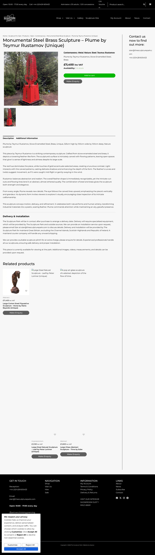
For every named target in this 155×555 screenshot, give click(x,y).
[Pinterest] (127, 498)
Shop (58, 18)
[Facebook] (117, 498)
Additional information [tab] (27, 138)
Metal (81, 52)
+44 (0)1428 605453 (41, 4)
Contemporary (70, 52)
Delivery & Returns (88, 493)
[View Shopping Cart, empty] (150, 4)
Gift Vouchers (102, 4)
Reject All (30, 545)
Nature (87, 52)
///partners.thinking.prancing (22, 512)
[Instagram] (124, 498)
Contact (119, 493)
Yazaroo (92, 545)
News (118, 486)
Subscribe (120, 489)
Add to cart (89, 75)
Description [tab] (8, 138)
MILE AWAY (85, 505)
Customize (12, 545)
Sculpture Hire (92, 18)
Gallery (80, 18)
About (119, 484)
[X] (120, 498)
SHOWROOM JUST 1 (89, 502)
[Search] (144, 4)
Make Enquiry (72, 81)
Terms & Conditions (89, 486)
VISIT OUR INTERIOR (89, 499)
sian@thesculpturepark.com (22, 499)
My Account (85, 484)
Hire (47, 489)
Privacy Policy (86, 489)
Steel (94, 52)
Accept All (21, 549)
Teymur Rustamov (106, 52)
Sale (47, 493)
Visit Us (69, 18)
